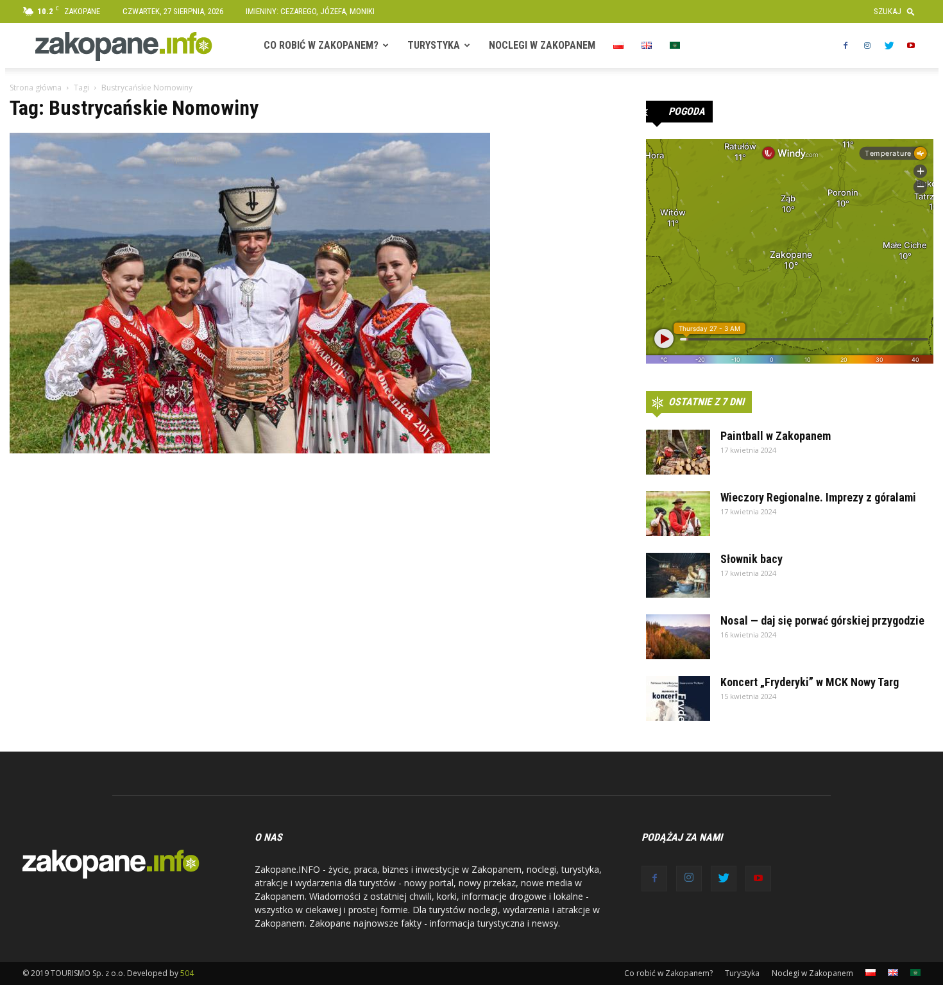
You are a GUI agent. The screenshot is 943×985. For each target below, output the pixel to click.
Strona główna (36, 87)
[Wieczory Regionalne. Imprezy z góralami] (678, 513)
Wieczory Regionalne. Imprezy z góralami (818, 497)
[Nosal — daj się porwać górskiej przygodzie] (678, 636)
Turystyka (433, 45)
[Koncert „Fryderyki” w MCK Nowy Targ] (678, 698)
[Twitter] (889, 45)
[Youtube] (911, 45)
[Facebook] (845, 45)
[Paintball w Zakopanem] (678, 452)
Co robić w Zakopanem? (321, 45)
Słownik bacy (751, 559)
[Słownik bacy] (678, 575)
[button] (897, 11)
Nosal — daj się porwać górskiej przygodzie (822, 620)
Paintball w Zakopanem (775, 435)
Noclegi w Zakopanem (542, 45)
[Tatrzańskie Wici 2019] (250, 293)
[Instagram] (867, 45)
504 (187, 973)
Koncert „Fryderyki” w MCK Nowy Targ (809, 682)
